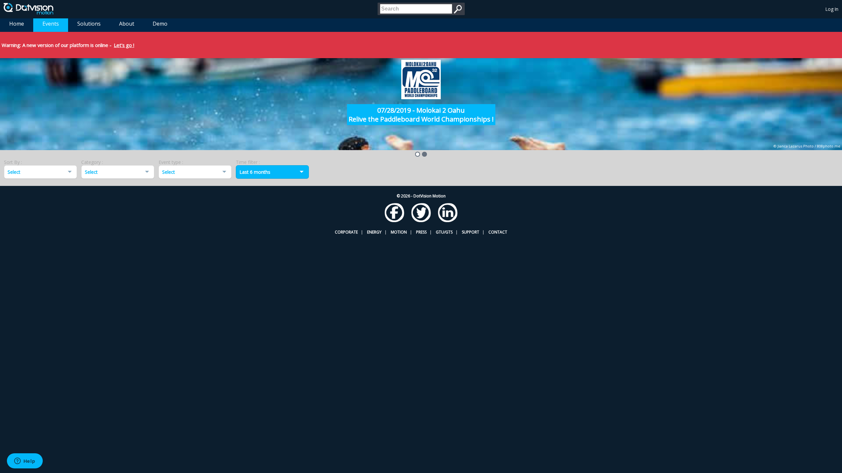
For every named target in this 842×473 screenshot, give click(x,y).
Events (50, 23)
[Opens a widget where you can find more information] (25, 461)
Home (16, 23)
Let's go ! (124, 45)
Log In (832, 9)
